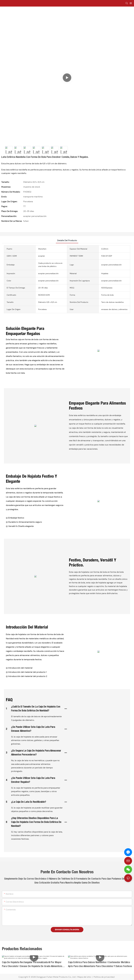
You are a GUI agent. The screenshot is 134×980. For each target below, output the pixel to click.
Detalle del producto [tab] (67, 240)
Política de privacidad (104, 977)
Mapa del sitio (84, 977)
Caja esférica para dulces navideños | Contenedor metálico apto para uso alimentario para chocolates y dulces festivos (100, 964)
